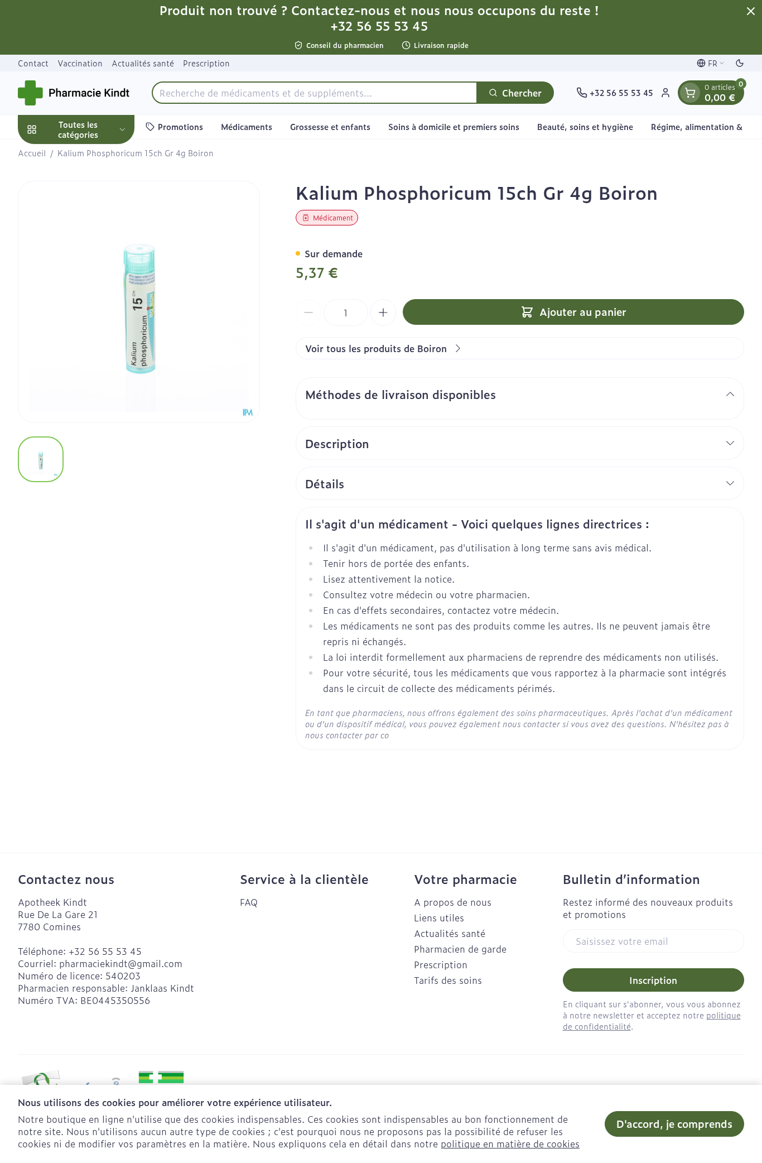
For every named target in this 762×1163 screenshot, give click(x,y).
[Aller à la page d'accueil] (73, 92)
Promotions (180, 126)
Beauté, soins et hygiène (585, 126)
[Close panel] (751, 11)
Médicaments (246, 126)
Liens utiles (439, 917)
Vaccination (80, 63)
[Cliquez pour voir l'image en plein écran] (138, 301)
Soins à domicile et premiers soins (453, 126)
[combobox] (315, 92)
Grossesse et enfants (330, 126)
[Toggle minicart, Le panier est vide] (690, 93)
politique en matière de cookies (510, 1143)
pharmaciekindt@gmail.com (120, 963)
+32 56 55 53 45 (105, 951)
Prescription (206, 63)
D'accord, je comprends (674, 1123)
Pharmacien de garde (460, 949)
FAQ (249, 902)
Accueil (32, 152)
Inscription (653, 980)
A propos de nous (452, 902)
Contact (33, 63)
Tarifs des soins (448, 980)
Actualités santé (143, 63)
